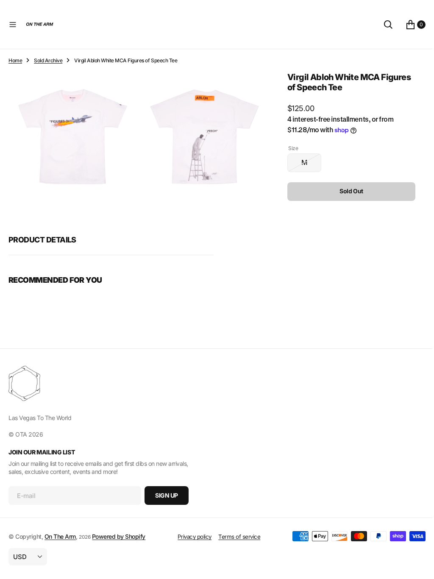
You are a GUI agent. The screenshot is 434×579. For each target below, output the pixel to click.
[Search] (381, 24)
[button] (12, 24)
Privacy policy (191, 536)
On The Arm (60, 536)
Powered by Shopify (118, 536)
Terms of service (236, 536)
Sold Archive (48, 60)
